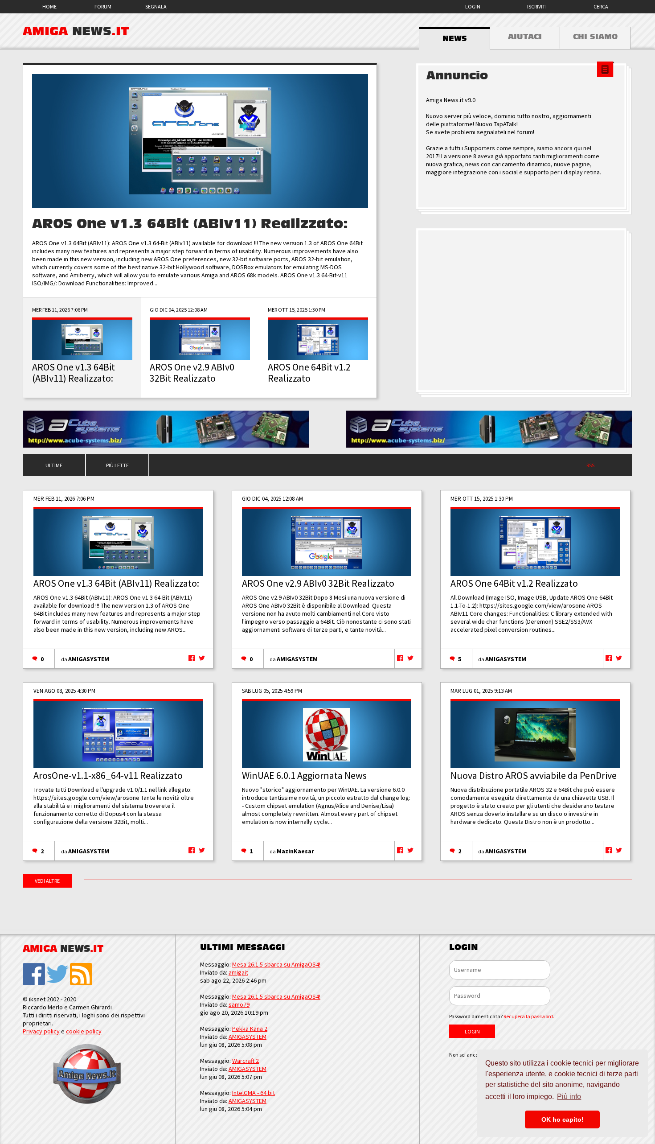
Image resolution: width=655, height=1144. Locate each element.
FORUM (102, 6)
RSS (590, 465)
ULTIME (53, 465)
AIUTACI (525, 37)
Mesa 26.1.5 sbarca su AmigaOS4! (276, 964)
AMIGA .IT (76, 31)
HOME (49, 6)
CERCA (601, 6)
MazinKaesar (295, 851)
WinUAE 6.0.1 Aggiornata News (304, 775)
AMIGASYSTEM (88, 659)
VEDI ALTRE (47, 880)
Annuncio (457, 75)
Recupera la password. (529, 1016)
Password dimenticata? (501, 1016)
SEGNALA (156, 6)
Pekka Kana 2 (249, 1029)
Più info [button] (569, 1096)
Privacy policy (41, 1031)
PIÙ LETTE (117, 465)
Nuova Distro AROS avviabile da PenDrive (533, 775)
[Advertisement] (524, 310)
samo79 (239, 1004)
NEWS (454, 38)
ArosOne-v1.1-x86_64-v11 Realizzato (108, 775)
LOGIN (472, 6)
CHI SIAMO (595, 37)
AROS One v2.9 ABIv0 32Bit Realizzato (318, 583)
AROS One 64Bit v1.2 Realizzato (514, 583)
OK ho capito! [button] (562, 1119)
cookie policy (84, 1031)
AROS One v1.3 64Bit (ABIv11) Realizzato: (190, 224)
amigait (238, 972)
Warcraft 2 (245, 1061)
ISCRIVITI (537, 6)
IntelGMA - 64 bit (253, 1093)
